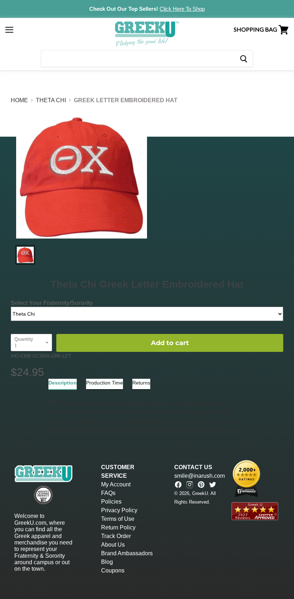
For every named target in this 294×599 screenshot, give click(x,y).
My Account (116, 484)
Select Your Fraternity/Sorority (52, 303)
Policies (111, 502)
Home (19, 100)
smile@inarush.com (199, 476)
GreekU (200, 493)
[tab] (62, 384)
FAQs (108, 493)
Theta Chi (51, 100)
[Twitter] (213, 485)
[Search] (243, 58)
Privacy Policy (119, 510)
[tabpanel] (147, 413)
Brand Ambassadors (127, 553)
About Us (113, 545)
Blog (107, 562)
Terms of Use (117, 519)
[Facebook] (178, 485)
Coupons (112, 570)
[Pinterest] (201, 485)
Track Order (116, 536)
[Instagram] (190, 485)
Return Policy (118, 527)
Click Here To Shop (182, 9)
